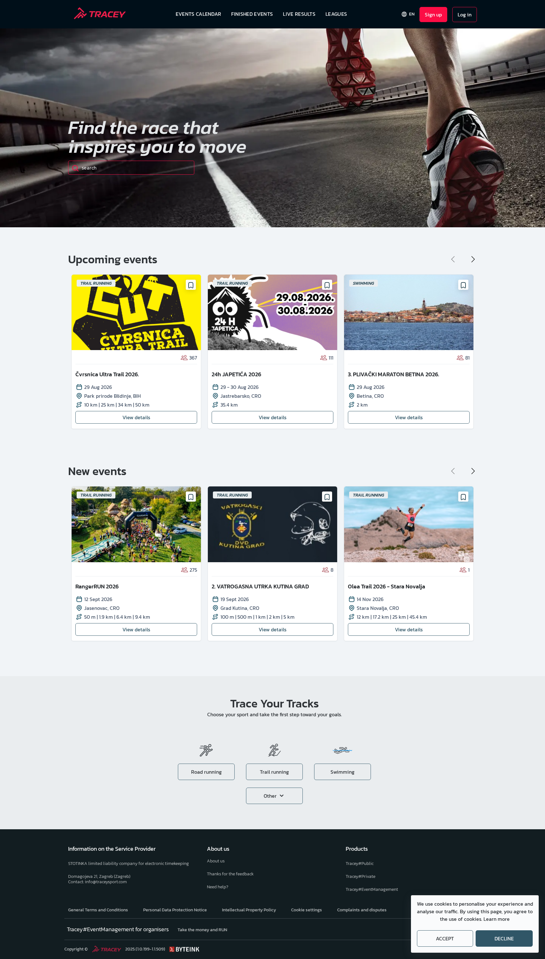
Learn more (496, 919)
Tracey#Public (359, 863)
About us (216, 861)
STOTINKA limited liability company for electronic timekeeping (128, 863)
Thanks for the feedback (230, 874)
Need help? (217, 887)
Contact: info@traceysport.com (97, 882)
